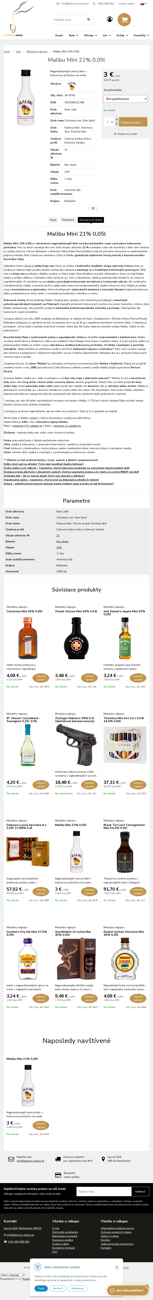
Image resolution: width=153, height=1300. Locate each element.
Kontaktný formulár (63, 1248)
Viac (18, 51)
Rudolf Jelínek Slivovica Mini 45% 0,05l (124, 933)
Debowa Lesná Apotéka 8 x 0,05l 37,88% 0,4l (26, 826)
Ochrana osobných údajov (116, 1232)
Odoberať (140, 1191)
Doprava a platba (62, 1240)
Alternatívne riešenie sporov (117, 1228)
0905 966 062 (106, 3)
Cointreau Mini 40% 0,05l (25, 611)
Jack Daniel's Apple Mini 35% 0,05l (124, 612)
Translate (27, 1279)
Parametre (68, 220)
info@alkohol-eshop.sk (75, 3)
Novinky (105, 1240)
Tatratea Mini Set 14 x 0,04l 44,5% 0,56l (124, 719)
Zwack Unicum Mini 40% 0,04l (76, 611)
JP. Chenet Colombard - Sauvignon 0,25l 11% (23, 719)
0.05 (59, 547)
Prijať (41, 1288)
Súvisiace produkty (91, 220)
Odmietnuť (77, 1288)
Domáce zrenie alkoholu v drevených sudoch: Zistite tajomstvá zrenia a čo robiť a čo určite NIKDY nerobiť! (71, 472)
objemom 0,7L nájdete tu (27, 426)
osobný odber (126, 3)
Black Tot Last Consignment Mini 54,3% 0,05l (124, 826)
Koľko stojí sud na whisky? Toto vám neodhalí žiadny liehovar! (44, 464)
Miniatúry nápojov (37, 51)
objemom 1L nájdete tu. (67, 426)
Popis (53, 220)
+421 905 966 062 (18, 1242)
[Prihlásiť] (110, 19)
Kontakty (106, 1248)
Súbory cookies (110, 1236)
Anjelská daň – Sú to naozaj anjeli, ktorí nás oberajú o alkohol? (44, 476)
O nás (55, 1228)
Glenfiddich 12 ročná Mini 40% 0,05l (73, 933)
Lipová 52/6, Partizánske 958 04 (22, 1228)
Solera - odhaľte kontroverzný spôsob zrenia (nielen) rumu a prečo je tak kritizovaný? (59, 483)
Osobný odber (60, 1244)
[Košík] (124, 19)
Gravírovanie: (113, 90)
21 (58, 535)
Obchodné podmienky (65, 1232)
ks (112, 122)
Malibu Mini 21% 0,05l (71, 825)
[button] (147, 1286)
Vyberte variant (41, 678)
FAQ (54, 1252)
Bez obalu (62, 541)
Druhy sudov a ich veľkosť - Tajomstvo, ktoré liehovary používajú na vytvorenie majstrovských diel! (67, 468)
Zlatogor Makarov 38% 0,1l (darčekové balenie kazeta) (74, 719)
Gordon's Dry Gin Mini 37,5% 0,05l (27, 933)
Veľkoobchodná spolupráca (117, 1244)
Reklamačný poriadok (64, 1236)
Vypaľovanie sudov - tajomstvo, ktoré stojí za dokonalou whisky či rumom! (51, 480)
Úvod (7, 51)
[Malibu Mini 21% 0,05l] (25, 97)
